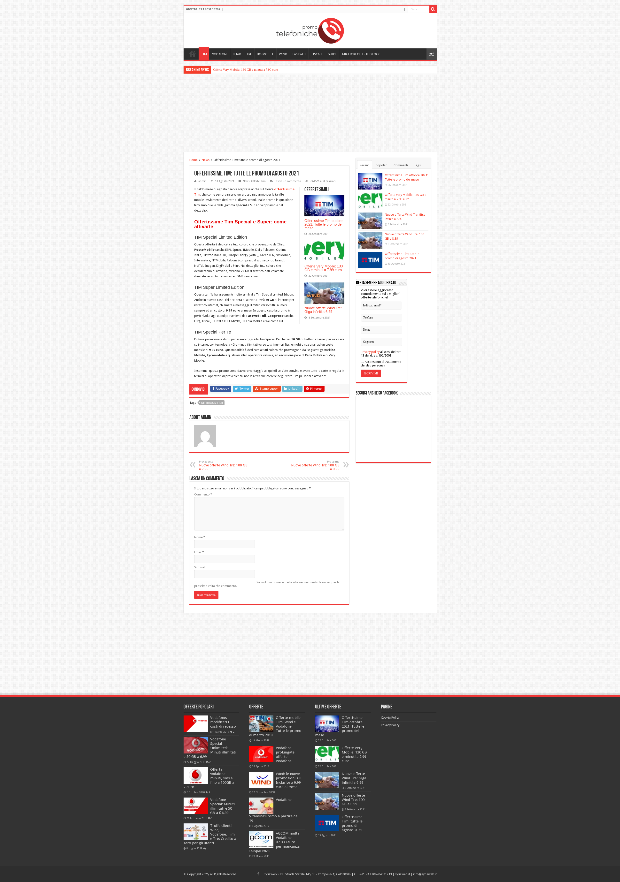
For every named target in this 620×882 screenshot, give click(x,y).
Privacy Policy (390, 725)
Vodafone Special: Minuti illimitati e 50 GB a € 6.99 (222, 806)
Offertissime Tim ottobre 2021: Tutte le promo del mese (323, 224)
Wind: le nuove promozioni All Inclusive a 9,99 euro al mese (288, 780)
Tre (249, 54)
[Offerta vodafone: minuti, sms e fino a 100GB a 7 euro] (196, 775)
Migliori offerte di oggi (362, 54)
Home (192, 53)
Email (199, 552)
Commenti (401, 165)
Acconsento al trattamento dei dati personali (381, 363)
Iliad (237, 54)
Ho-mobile (265, 54)
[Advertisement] (310, 113)
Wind (283, 54)
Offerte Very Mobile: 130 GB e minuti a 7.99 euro (323, 268)
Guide (332, 54)
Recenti (365, 165)
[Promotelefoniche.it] (310, 30)
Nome (199, 537)
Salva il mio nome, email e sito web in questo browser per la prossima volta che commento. (267, 584)
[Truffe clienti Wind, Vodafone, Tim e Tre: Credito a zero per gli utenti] (196, 831)
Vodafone (220, 54)
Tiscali (316, 54)
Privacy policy (370, 352)
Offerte (255, 181)
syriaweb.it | (404, 874)
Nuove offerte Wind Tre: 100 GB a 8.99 (315, 465)
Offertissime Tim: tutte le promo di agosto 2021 (352, 823)
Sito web (200, 567)
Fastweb (299, 54)
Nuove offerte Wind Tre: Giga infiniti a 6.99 (242, 69)
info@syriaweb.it (425, 874)
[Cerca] (433, 9)
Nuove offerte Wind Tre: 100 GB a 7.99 (223, 465)
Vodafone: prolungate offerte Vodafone (285, 754)
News (205, 160)
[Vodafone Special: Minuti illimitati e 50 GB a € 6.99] (196, 806)
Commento (203, 494)
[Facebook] (404, 9)
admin (202, 181)
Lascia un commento (288, 181)
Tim (204, 54)
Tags (417, 165)
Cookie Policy (390, 717)
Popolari (382, 165)
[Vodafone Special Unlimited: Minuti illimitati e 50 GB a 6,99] (196, 745)
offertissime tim (212, 402)
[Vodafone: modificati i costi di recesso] (196, 723)
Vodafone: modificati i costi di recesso (223, 722)
